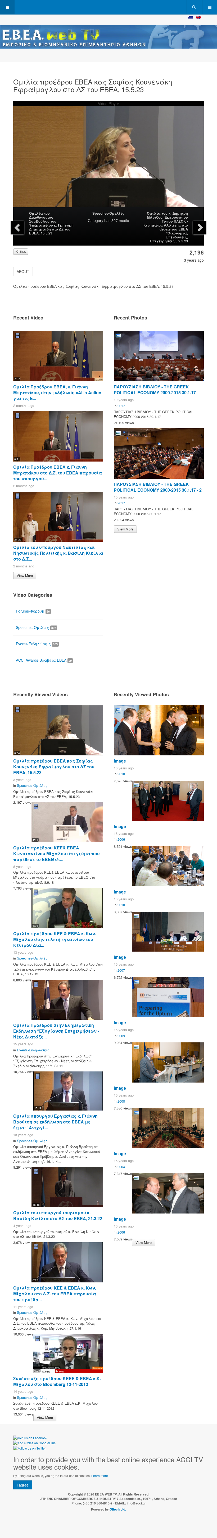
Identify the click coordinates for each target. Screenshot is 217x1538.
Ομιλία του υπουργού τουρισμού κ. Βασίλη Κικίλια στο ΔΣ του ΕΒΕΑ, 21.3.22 (57, 1215)
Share (22, 251)
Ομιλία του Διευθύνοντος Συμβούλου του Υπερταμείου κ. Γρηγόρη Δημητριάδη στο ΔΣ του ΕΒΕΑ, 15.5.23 (51, 223)
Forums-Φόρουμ (33, 611)
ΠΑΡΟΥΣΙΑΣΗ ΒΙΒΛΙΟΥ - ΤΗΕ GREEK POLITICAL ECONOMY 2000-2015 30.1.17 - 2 (158, 487)
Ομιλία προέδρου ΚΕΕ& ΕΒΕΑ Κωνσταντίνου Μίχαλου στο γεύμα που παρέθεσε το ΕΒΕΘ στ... (56, 853)
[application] (108, 159)
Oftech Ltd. (118, 1509)
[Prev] (17, 227)
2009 (121, 1035)
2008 (121, 1101)
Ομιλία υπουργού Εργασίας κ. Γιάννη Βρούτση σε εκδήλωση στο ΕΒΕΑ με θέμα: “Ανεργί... (55, 1122)
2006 (121, 839)
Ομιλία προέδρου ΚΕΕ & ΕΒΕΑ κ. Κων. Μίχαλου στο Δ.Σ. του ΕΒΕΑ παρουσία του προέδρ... (54, 1293)
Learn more (99, 1475)
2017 (121, 405)
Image (120, 761)
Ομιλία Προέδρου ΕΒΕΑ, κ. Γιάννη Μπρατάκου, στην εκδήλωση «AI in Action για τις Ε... (57, 392)
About (23, 271)
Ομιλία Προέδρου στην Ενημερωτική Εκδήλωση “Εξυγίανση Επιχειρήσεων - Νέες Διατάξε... (56, 1031)
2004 (121, 1166)
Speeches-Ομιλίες (108, 213)
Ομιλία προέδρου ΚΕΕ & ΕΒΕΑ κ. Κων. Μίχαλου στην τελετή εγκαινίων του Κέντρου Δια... (54, 939)
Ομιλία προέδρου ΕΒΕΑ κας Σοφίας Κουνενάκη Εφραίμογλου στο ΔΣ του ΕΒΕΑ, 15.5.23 (53, 766)
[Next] (199, 227)
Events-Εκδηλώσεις (37, 643)
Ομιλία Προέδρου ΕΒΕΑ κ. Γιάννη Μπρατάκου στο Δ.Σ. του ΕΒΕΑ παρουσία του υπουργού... (57, 473)
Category (95, 220)
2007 (121, 970)
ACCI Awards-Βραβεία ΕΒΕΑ (44, 660)
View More (25, 575)
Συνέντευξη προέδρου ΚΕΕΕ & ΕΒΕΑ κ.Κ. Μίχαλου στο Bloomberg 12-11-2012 (57, 1381)
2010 (121, 773)
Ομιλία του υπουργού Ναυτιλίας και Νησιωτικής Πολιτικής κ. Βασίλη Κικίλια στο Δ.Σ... (58, 553)
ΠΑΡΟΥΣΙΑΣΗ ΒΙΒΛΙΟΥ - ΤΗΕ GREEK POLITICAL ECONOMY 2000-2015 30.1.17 (155, 390)
